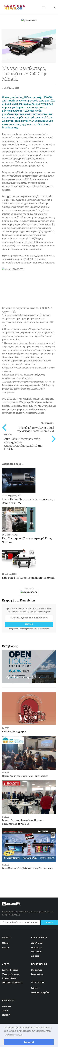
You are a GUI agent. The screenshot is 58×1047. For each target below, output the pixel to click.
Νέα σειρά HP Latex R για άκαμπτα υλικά (28, 577)
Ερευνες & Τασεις (10, 970)
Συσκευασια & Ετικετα (12, 982)
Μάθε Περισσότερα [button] (13, 1035)
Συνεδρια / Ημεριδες (40, 992)
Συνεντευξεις (37, 974)
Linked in (6, 1015)
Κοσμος (5, 947)
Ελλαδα (5, 943)
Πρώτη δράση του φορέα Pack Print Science (25, 775)
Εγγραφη (29, 624)
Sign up (49, 922)
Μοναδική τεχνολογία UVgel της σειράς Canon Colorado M (35, 429)
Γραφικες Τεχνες (9, 978)
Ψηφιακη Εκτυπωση (11, 974)
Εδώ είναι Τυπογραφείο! (14, 731)
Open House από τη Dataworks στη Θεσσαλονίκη (27, 868)
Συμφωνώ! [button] (29, 1042)
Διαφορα (35, 956)
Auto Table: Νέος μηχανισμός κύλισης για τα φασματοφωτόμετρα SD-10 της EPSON (23, 444)
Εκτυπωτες (36, 947)
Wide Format (36, 943)
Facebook (6, 1006)
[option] (29, 46)
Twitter (5, 1011)
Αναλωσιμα (36, 952)
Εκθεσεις (35, 988)
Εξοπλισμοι (36, 970)
